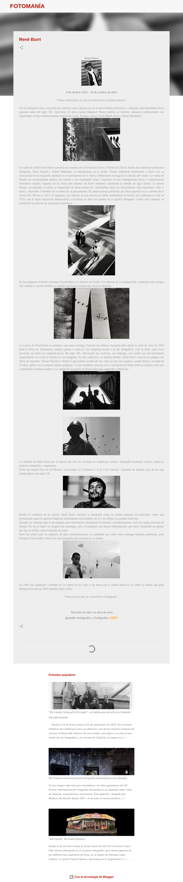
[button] (21, 48)
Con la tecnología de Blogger (94, 876)
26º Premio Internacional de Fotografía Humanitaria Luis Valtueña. (88, 778)
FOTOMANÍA (27, 6)
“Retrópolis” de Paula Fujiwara (67, 839)
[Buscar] (50, 6)
